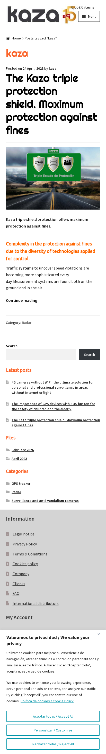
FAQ (16, 593)
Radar (26, 322)
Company (21, 573)
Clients (19, 583)
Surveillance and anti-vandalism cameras (45, 500)
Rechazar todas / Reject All (53, 744)
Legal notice (23, 533)
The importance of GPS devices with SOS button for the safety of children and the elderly (53, 406)
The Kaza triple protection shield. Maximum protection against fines (51, 104)
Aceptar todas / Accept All (53, 716)
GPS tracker (21, 483)
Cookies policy (25, 563)
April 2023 (19, 458)
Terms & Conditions (30, 553)
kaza (53, 68)
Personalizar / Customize (53, 730)
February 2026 (23, 450)
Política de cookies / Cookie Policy (47, 701)
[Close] (101, 634)
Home (16, 38)
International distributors (36, 603)
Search (11, 346)
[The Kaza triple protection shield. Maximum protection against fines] (53, 178)
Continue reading (21, 300)
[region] (53, 692)
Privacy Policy (25, 543)
